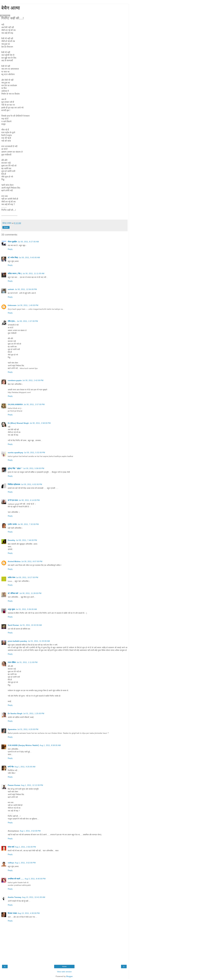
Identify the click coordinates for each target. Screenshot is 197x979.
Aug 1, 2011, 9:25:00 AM (24, 767)
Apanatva (12, 729)
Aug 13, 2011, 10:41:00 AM (33, 897)
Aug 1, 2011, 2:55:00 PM (25, 847)
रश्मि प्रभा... (12, 321)
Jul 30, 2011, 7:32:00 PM (28, 524)
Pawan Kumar (14, 785)
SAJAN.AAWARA (15, 404)
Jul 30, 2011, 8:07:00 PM (31, 561)
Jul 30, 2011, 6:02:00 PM (31, 484)
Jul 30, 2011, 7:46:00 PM (26, 540)
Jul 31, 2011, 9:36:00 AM (26, 609)
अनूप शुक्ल (11, 609)
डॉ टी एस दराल (13, 500)
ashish (11, 289)
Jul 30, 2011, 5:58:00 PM (33, 468)
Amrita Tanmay (14, 897)
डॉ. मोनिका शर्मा (13, 593)
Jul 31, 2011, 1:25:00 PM (33, 713)
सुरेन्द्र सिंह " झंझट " (15, 468)
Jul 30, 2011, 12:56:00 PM (26, 289)
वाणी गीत (11, 767)
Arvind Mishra (14, 561)
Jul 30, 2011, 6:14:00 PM (29, 500)
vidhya (11, 863)
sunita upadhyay (15, 452)
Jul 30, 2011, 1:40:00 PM (27, 305)
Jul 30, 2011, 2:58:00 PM (40, 423)
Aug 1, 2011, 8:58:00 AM (50, 745)
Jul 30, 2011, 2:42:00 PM (32, 380)
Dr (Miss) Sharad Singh (18, 423)
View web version (64, 972)
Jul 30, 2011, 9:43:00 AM (29, 257)
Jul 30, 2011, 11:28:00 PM (30, 593)
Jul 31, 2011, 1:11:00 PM (27, 662)
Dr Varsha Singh (15, 713)
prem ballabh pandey (17, 641)
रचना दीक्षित (12, 662)
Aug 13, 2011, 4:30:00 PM (29, 913)
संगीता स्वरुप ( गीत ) (15, 273)
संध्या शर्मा (11, 847)
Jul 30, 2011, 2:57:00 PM (34, 404)
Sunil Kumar (13, 625)
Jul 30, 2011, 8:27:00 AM (28, 242)
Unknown (12, 305)
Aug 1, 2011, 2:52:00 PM (30, 831)
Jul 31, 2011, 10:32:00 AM (31, 625)
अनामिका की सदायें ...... (16, 879)
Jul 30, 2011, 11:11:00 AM (33, 273)
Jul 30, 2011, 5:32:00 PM (34, 452)
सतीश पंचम (11, 577)
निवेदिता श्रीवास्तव (14, 484)
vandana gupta (15, 380)
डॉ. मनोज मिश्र (13, 257)
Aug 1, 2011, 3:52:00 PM (25, 863)
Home (64, 966)
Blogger (69, 976)
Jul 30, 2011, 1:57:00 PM (27, 321)
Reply (10, 249)
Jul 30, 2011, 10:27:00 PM (27, 577)
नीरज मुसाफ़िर (12, 242)
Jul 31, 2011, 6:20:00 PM (27, 729)
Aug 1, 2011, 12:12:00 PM (32, 785)
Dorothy (11, 540)
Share (6, 227)
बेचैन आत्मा (10, 7)
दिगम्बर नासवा (12, 913)
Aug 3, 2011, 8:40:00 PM (35, 879)
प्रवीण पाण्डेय (12, 524)
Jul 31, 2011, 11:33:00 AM (39, 641)
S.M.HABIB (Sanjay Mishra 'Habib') (23, 745)
